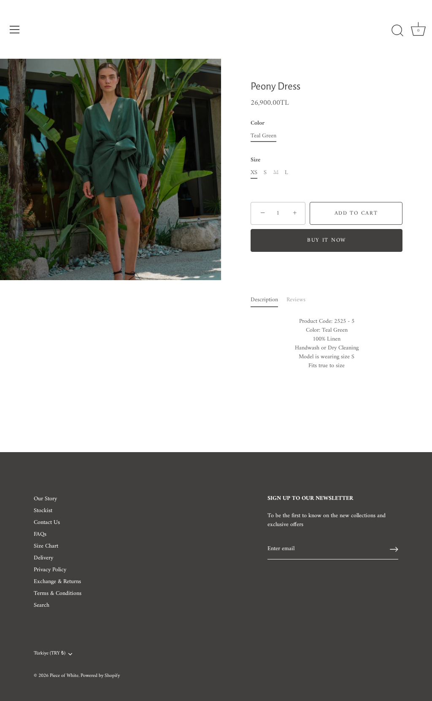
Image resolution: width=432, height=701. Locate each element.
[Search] (397, 31)
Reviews (295, 300)
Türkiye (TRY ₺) (49, 654)
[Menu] (14, 29)
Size (255, 160)
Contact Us (47, 522)
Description (264, 300)
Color (258, 123)
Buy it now (326, 240)
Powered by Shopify (100, 675)
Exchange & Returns (57, 581)
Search (41, 605)
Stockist (43, 510)
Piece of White (64, 675)
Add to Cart (356, 213)
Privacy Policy (50, 570)
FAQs (40, 534)
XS (254, 173)
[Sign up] (394, 549)
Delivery (43, 558)
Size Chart (46, 546)
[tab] (268, 299)
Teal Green (263, 136)
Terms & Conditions (57, 593)
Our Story (45, 499)
